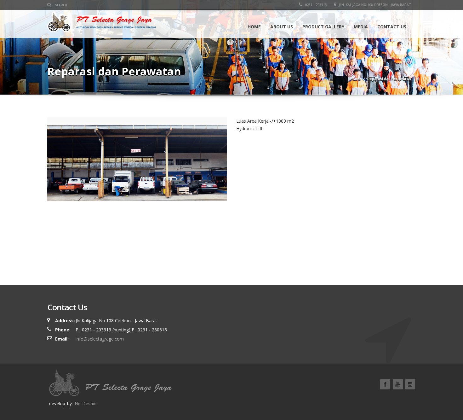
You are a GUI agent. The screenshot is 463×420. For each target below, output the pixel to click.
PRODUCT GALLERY (323, 27)
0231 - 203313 (315, 5)
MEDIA (361, 27)
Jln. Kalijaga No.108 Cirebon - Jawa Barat (374, 5)
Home (254, 27)
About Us (281, 27)
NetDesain (85, 403)
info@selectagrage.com (100, 339)
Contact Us (391, 27)
